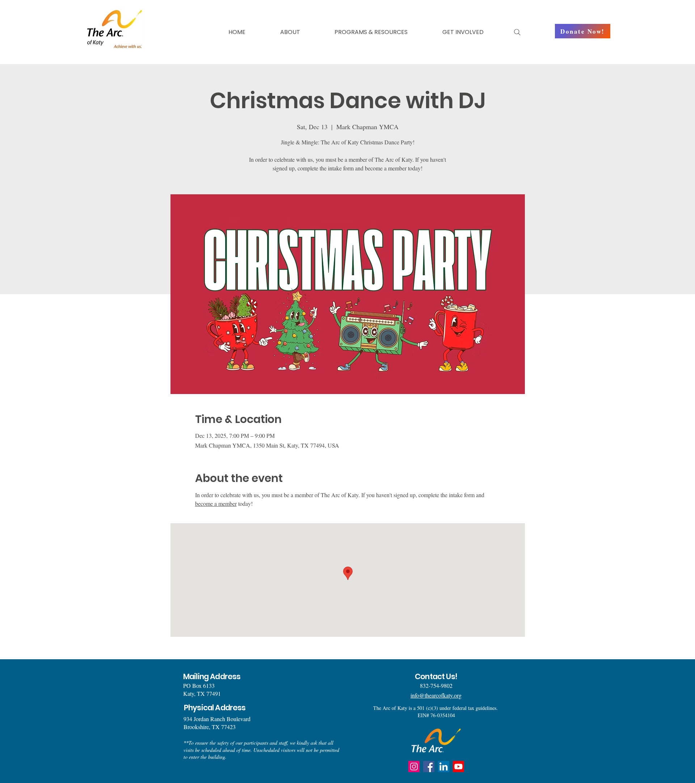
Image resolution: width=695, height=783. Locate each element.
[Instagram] (414, 766)
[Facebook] (428, 766)
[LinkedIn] (443, 766)
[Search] (517, 32)
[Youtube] (458, 766)
